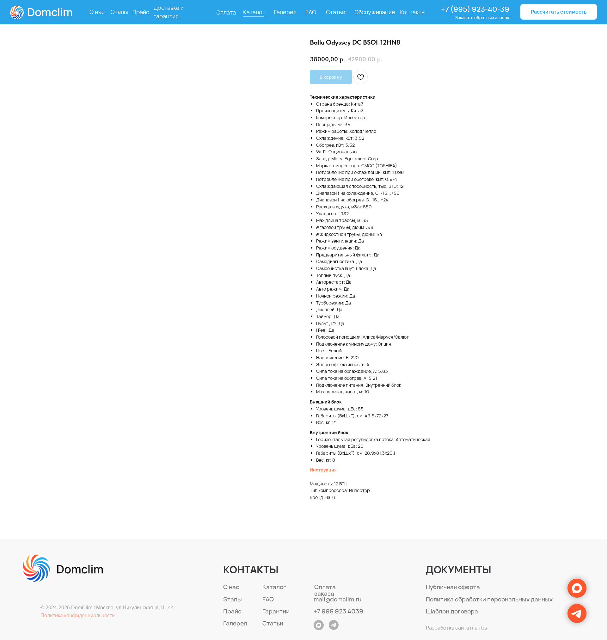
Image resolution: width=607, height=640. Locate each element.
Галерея (235, 623)
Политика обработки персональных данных (489, 599)
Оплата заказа (325, 590)
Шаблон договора (452, 611)
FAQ (268, 599)
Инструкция (323, 470)
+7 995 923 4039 (338, 611)
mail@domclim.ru (337, 599)
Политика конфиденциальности (77, 615)
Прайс (232, 611)
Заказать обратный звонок (482, 17)
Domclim (50, 12)
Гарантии (276, 611)
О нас (231, 587)
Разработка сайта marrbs (456, 627)
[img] (62, 568)
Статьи (272, 623)
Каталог (274, 587)
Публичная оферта (453, 587)
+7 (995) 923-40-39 (475, 9)
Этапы (232, 599)
